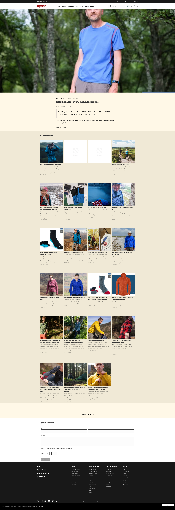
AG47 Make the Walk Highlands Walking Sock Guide (48, 253)
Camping (64, 6)
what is (42, 453)
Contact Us (108, 469)
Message (43, 435)
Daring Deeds (92, 488)
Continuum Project (76, 475)
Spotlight (91, 482)
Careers (73, 479)
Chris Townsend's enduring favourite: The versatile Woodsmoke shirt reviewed (74, 389)
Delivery (107, 477)
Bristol (124, 473)
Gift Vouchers (109, 475)
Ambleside (125, 469)
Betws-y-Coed (126, 471)
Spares (107, 480)
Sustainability (118, 1)
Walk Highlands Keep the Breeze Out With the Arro (122, 253)
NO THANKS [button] (168, 508)
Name (42, 428)
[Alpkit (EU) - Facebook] (38, 501)
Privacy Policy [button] (40, 506)
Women (81, 6)
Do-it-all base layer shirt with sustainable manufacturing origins (73, 341)
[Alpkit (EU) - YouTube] (49, 501)
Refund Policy (75, 484)
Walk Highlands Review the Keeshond (74, 297)
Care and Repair (109, 482)
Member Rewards (110, 473)
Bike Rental (108, 486)
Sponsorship (74, 480)
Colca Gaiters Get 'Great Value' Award (98, 252)
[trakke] (45, 1)
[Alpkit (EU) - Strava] (56, 501)
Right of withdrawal (100, 501)
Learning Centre (92, 484)
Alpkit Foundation (43, 473)
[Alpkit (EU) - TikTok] (45, 501)
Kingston (125, 482)
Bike (59, 6)
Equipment (71, 6)
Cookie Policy (91, 501)
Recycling (108, 484)
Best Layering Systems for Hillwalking (50, 164)
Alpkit (39, 466)
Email (89, 428)
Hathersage (125, 477)
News (90, 479)
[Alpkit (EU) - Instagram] (42, 501)
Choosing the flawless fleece (96, 340)
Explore (92, 6)
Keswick (125, 480)
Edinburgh (125, 475)
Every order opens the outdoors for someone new (104, 1)
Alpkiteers (91, 475)
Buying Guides (92, 480)
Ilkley (124, 479)
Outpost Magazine (93, 471)
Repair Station (75, 473)
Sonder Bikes (41, 470)
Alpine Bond (108, 471)
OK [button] (168, 505)
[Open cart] (134, 6)
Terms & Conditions (74, 501)
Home (57, 98)
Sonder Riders (92, 477)
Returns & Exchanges (110, 479)
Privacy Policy (83, 501)
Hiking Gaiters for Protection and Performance (73, 208)
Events (90, 492)
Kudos (62, 98)
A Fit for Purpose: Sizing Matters (97, 207)
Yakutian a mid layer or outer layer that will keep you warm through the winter (50, 389)
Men (77, 6)
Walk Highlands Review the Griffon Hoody (49, 298)
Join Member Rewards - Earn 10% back (131, 1)
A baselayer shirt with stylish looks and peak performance (121, 341)
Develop (90, 490)
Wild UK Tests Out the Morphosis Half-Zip (122, 208)
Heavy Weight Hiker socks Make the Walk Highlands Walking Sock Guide (97, 298)
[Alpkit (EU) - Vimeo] (52, 501)
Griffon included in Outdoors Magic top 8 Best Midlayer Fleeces (122, 298)
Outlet (87, 6)
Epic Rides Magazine (93, 473)
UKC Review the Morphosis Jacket (73, 252)
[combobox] (116, 6)
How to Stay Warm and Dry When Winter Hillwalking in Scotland (49, 208)
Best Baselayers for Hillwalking (120, 164)
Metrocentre (125, 484)
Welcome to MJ (92, 469)
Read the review (61, 127)
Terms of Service (75, 482)
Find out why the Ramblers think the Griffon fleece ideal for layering (98, 388)
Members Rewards (76, 469)
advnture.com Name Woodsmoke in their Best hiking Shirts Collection (50, 341)
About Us (74, 477)
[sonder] (39, 1)
